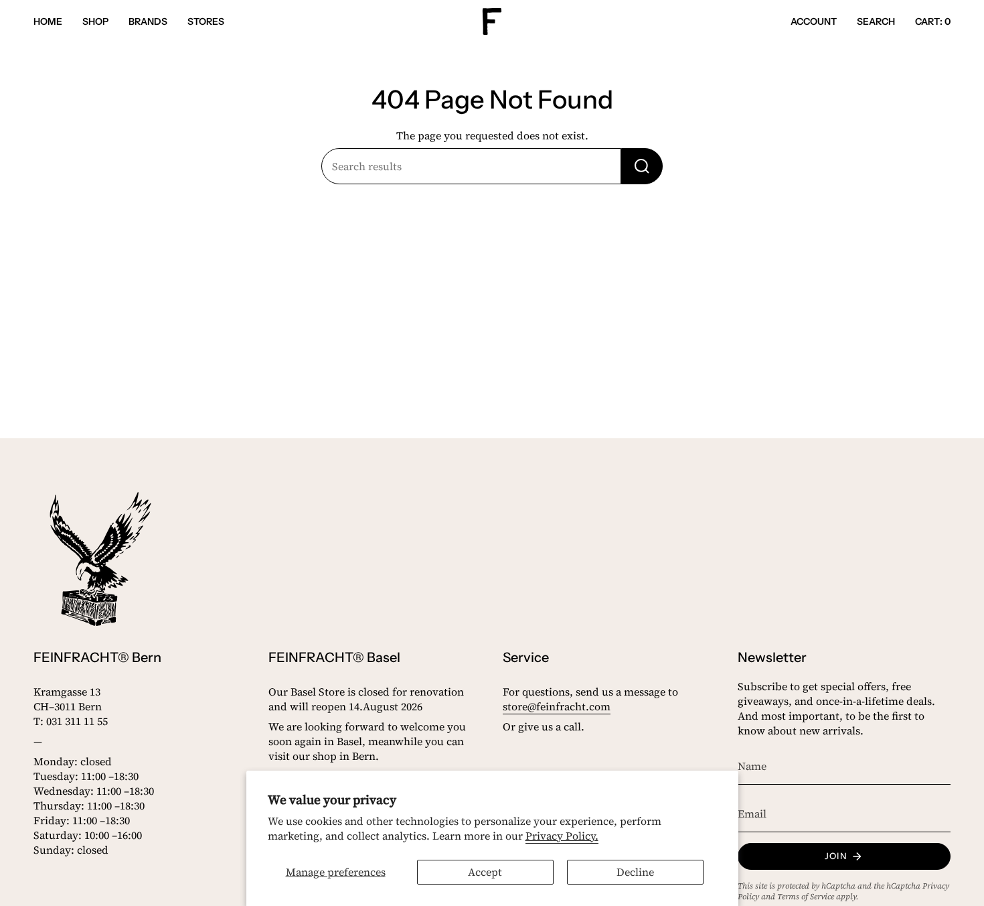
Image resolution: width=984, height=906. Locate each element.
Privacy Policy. (561, 835)
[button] (95, 22)
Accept (485, 871)
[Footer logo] (100, 559)
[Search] (642, 166)
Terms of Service (805, 896)
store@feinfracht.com (556, 706)
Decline (635, 871)
